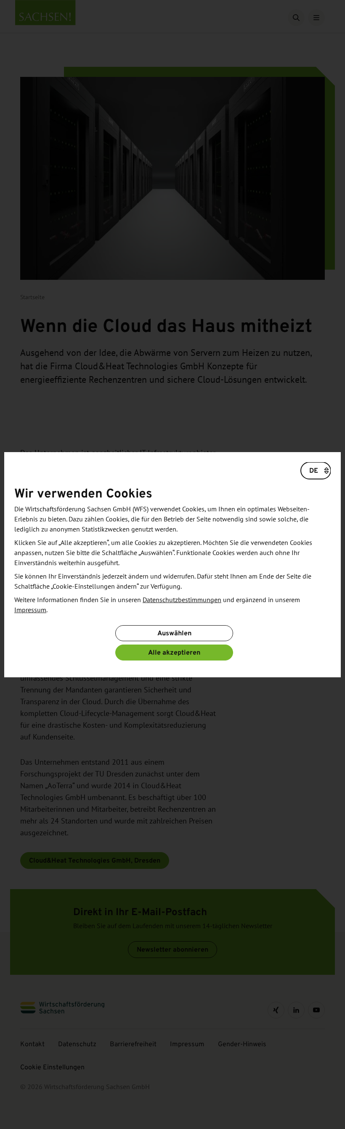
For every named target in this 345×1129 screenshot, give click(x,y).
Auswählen (174, 633)
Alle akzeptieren (174, 652)
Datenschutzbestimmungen (182, 600)
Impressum (30, 610)
